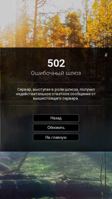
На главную (56, 137)
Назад (56, 118)
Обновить (56, 127)
